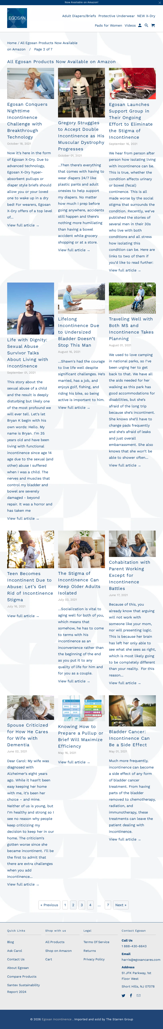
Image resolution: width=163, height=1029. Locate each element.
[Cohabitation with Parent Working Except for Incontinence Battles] (132, 544)
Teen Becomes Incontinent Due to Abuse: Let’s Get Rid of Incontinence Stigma (30, 586)
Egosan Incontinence (57, 1019)
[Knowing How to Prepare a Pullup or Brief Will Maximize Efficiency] (81, 708)
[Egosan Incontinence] (17, 18)
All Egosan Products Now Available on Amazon (61, 61)
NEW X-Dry (146, 16)
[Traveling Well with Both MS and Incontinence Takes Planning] (132, 298)
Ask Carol (14, 951)
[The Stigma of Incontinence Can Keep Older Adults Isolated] (81, 549)
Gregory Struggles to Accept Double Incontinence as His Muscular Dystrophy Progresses (81, 135)
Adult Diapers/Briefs (79, 16)
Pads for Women (108, 25)
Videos (130, 25)
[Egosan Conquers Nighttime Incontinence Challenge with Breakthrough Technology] (30, 83)
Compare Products (21, 976)
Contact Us (15, 959)
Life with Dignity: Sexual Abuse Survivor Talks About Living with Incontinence (27, 352)
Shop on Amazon (58, 951)
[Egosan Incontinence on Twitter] (124, 995)
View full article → (23, 225)
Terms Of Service (96, 942)
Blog (10, 942)
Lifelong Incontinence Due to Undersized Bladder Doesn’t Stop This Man (78, 332)
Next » (120, 905)
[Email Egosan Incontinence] (139, 995)
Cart (48, 959)
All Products (54, 942)
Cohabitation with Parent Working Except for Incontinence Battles (129, 575)
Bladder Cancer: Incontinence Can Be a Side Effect (129, 738)
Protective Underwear (116, 16)
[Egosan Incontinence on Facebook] (131, 995)
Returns (89, 951)
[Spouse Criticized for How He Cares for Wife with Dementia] (30, 707)
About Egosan (18, 968)
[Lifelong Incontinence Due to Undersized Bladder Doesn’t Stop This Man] (81, 298)
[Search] (147, 26)
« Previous (49, 905)
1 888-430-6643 (134, 946)
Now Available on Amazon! (81, 2)
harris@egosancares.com (141, 960)
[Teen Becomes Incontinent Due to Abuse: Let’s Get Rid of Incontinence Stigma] (30, 549)
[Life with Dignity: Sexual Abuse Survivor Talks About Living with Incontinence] (30, 309)
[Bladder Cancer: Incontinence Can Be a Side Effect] (132, 710)
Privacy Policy (94, 959)
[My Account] (140, 26)
